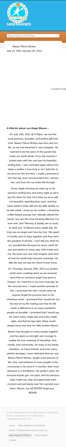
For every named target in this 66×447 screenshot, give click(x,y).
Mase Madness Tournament (31, 425)
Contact (12, 440)
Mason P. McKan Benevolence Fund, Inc (28, 430)
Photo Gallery (41, 435)
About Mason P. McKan (20, 435)
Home (12, 425)
